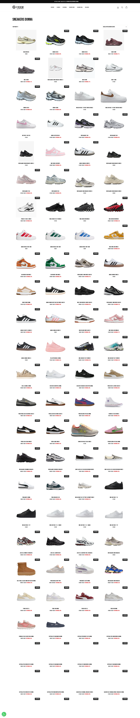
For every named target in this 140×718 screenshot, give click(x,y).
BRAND (87, 7)
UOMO (58, 7)
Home (52, 7)
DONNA (65, 7)
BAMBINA (80, 7)
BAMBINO (72, 7)
